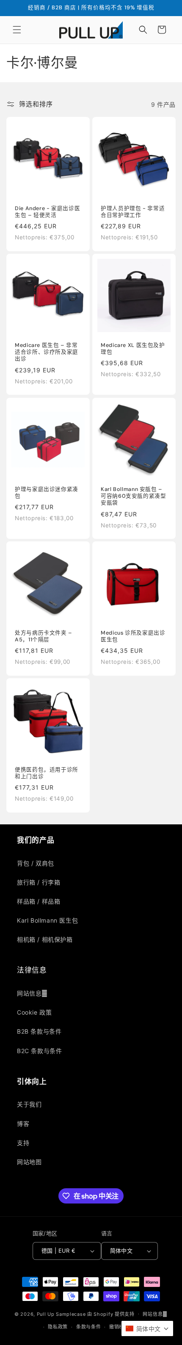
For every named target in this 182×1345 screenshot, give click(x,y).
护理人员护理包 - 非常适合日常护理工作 (133, 212)
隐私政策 (58, 1327)
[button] (17, 29)
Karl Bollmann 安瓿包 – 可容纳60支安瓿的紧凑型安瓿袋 (133, 496)
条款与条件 (88, 1327)
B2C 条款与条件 (39, 1050)
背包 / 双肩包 (35, 863)
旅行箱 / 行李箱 (38, 882)
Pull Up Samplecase (61, 1314)
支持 (23, 1142)
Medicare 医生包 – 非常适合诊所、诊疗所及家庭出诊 (46, 352)
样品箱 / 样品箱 (38, 901)
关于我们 (29, 1104)
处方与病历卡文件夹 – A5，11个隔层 (43, 636)
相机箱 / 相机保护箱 (45, 939)
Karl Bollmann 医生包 (47, 920)
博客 (23, 1123)
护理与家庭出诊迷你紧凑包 (46, 492)
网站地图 (29, 1161)
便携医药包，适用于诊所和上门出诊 (46, 773)
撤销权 (116, 1327)
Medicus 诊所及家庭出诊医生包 (133, 636)
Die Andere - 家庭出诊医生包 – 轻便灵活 (47, 212)
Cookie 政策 (34, 1012)
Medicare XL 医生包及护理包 (133, 348)
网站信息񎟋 (32, 993)
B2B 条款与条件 (39, 1031)
